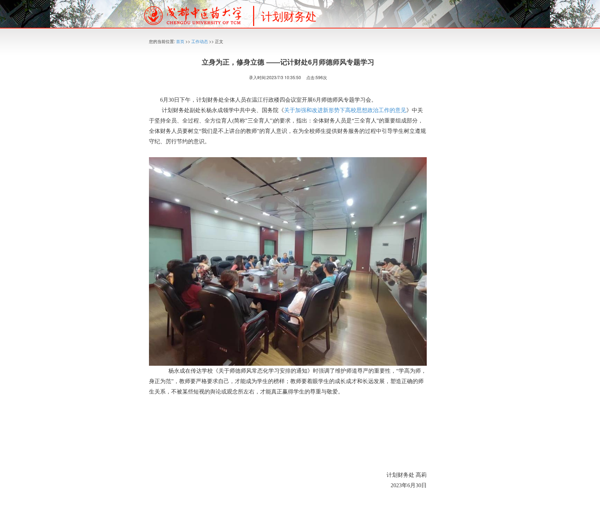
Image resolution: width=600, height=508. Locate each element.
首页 (180, 41)
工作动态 (199, 41)
